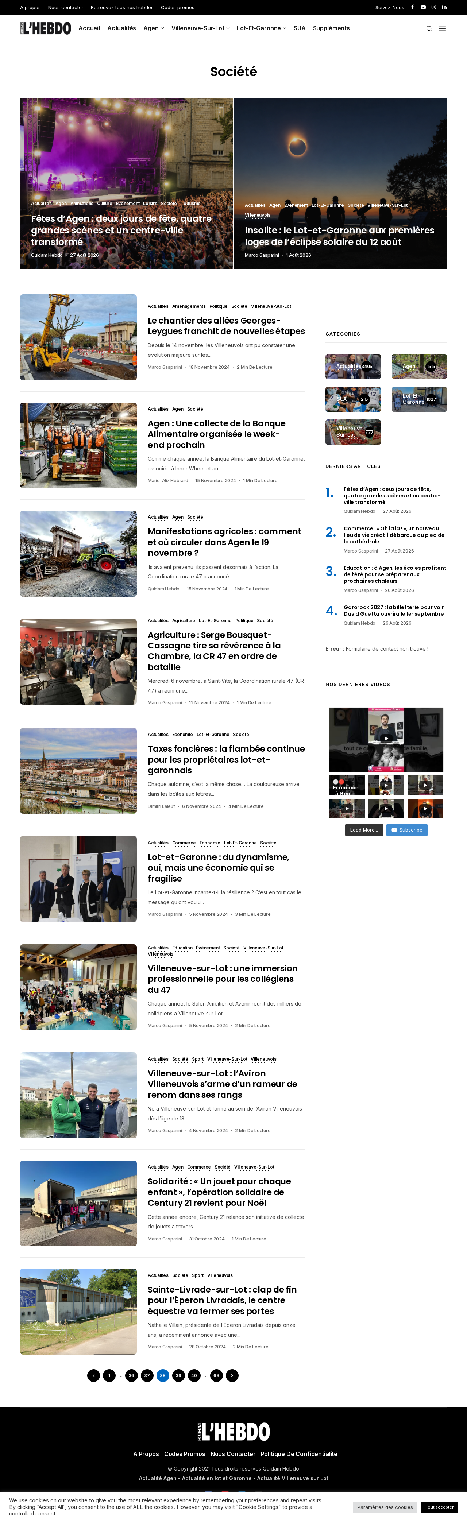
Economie (182, 735)
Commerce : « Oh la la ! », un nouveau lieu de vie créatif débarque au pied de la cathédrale (394, 534)
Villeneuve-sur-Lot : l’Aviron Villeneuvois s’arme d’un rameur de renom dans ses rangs (222, 1084)
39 (178, 1375)
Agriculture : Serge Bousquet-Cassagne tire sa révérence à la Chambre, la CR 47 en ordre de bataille (214, 651)
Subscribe (411, 830)
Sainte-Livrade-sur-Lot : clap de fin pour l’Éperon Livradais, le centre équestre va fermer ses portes (222, 1300)
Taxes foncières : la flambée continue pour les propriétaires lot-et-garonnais (226, 759)
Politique (218, 307)
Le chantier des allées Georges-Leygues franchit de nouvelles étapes (226, 326)
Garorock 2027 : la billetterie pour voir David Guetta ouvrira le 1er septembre (394, 610)
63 (216, 1375)
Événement (128, 204)
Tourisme (191, 204)
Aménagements (189, 307)
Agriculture (183, 621)
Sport (198, 1059)
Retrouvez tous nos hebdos (122, 7)
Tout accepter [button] (439, 1507)
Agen (150, 28)
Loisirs (150, 204)
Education (182, 948)
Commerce (184, 843)
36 (131, 1375)
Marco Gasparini (262, 255)
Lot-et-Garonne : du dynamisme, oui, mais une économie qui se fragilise (218, 867)
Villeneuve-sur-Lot (197, 28)
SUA (300, 28)
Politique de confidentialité (299, 1453)
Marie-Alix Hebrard (168, 480)
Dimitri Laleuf (161, 806)
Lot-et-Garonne (259, 28)
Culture (104, 204)
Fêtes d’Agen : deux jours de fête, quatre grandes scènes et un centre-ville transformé (121, 230)
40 (194, 1375)
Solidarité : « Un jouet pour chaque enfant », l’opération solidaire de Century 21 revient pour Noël (219, 1192)
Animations (82, 204)
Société (169, 204)
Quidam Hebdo (47, 255)
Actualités (121, 28)
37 (147, 1375)
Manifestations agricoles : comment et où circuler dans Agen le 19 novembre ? (224, 542)
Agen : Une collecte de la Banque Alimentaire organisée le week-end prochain (217, 434)
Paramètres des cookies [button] (385, 1507)
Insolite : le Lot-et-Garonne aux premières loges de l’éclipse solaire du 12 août (339, 236)
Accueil (89, 28)
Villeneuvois (257, 215)
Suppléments (331, 28)
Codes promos (177, 7)
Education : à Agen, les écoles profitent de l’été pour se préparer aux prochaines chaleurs (395, 574)
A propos (30, 7)
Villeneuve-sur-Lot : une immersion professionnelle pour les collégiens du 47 (223, 979)
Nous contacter (66, 7)
